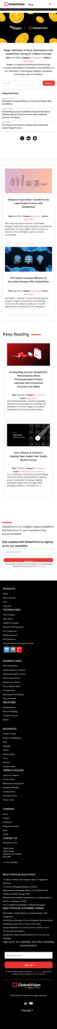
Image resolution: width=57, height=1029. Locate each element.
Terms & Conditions (11, 775)
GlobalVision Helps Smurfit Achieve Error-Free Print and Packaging (26, 936)
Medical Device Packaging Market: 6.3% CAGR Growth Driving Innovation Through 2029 (25, 892)
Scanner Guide (9, 766)
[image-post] (28, 28)
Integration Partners (11, 826)
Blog (10, 9)
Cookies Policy (9, 791)
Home (5, 9)
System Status (9, 754)
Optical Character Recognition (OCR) (18, 643)
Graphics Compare (11, 623)
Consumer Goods (10, 715)
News (5, 830)
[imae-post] (28, 354)
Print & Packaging (10, 711)
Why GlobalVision (10, 666)
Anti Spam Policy (10, 795)
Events (5, 834)
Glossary (6, 762)
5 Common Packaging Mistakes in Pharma (20, 886)
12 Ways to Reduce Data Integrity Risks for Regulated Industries (25, 881)
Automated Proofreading (13, 694)
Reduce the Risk (9, 698)
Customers (18, 9)
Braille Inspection (10, 635)
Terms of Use (8, 800)
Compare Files (9, 690)
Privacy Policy (41, 566)
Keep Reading (16, 334)
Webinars (7, 746)
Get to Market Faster (11, 686)
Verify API (7, 606)
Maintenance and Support (13, 783)
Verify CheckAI (9, 598)
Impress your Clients (11, 682)
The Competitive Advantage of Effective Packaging (24, 905)
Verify (5, 593)
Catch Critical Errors (11, 678)
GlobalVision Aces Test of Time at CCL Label (22, 924)
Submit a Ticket (9, 733)
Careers (6, 818)
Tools (5, 758)
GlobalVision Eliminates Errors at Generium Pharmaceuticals (28, 920)
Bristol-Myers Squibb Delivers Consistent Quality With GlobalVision (25, 915)
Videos (6, 750)
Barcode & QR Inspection (13, 627)
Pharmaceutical (9, 707)
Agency (6, 719)
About (5, 814)
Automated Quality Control (14, 674)
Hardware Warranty (11, 787)
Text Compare (9, 614)
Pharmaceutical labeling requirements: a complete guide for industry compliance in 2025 (27, 899)
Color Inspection (10, 631)
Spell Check (8, 619)
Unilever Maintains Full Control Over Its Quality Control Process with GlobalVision (26, 929)
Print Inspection (9, 639)
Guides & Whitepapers (12, 738)
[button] (50, 4)
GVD (5, 602)
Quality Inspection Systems (14, 670)
